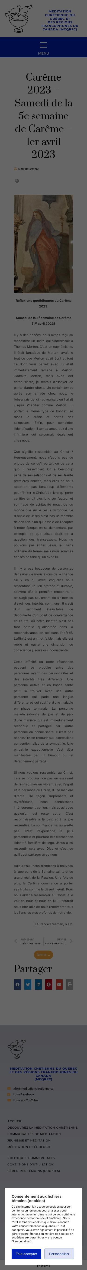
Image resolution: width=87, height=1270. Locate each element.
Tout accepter (26, 1254)
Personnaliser (59, 1254)
